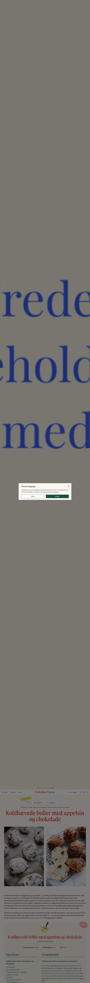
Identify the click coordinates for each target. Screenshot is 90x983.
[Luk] (69, 486)
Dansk (32, 496)
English (57, 496)
